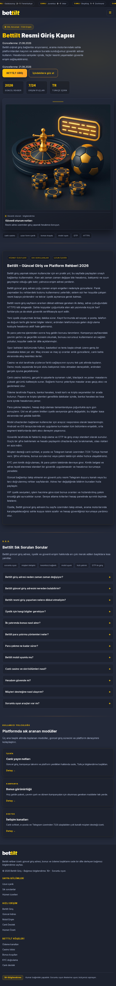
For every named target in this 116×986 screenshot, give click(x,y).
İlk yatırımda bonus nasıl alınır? (58, 623)
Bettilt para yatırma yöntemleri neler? (58, 634)
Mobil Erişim (8, 919)
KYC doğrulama (10, 960)
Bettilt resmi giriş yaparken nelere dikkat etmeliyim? (58, 600)
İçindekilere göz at (43, 73)
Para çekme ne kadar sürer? (58, 646)
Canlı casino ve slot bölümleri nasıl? (58, 669)
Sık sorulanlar (9, 889)
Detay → (10, 770)
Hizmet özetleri (10, 894)
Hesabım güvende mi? (58, 680)
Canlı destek (8, 965)
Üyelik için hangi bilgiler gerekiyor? (58, 611)
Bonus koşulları (9, 954)
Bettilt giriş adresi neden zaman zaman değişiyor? (58, 577)
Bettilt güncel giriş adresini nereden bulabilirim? (58, 588)
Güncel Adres (9, 914)
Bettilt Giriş (7, 909)
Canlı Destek (8, 924)
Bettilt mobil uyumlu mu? (58, 657)
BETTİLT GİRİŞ (14, 73)
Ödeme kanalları (10, 944)
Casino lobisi (8, 949)
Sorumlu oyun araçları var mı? (58, 703)
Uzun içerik (8, 884)
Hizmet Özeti (8, 930)
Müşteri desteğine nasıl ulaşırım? (58, 692)
